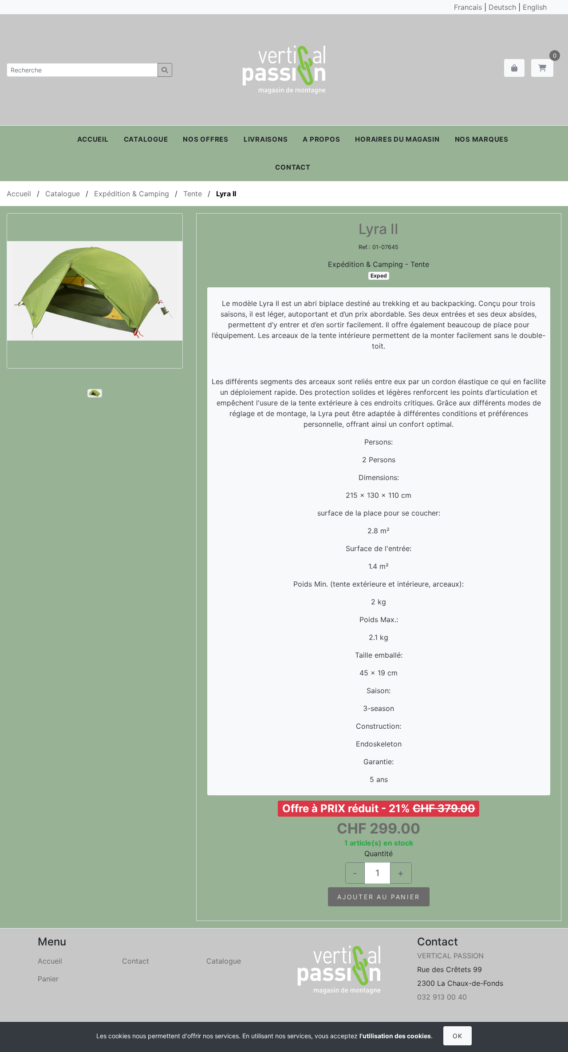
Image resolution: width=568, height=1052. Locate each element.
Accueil (92, 139)
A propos (321, 139)
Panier (48, 978)
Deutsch (502, 7)
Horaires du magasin (397, 139)
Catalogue (146, 139)
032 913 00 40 (442, 996)
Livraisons (266, 139)
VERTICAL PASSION (450, 955)
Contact (292, 167)
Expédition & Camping (131, 193)
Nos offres (206, 139)
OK (457, 1036)
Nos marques (482, 139)
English (535, 7)
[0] (542, 68)
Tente (192, 193)
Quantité (378, 853)
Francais (468, 7)
